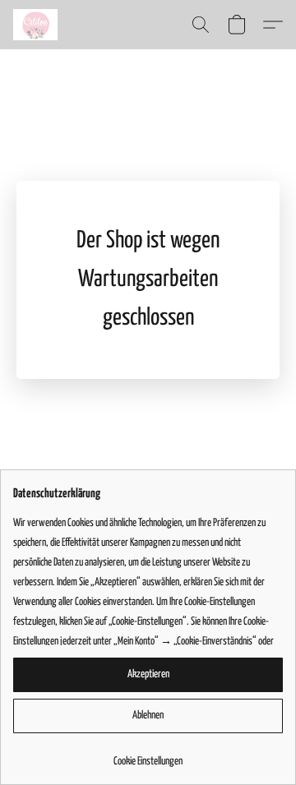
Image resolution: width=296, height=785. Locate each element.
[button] (36, 24)
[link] (148, 756)
